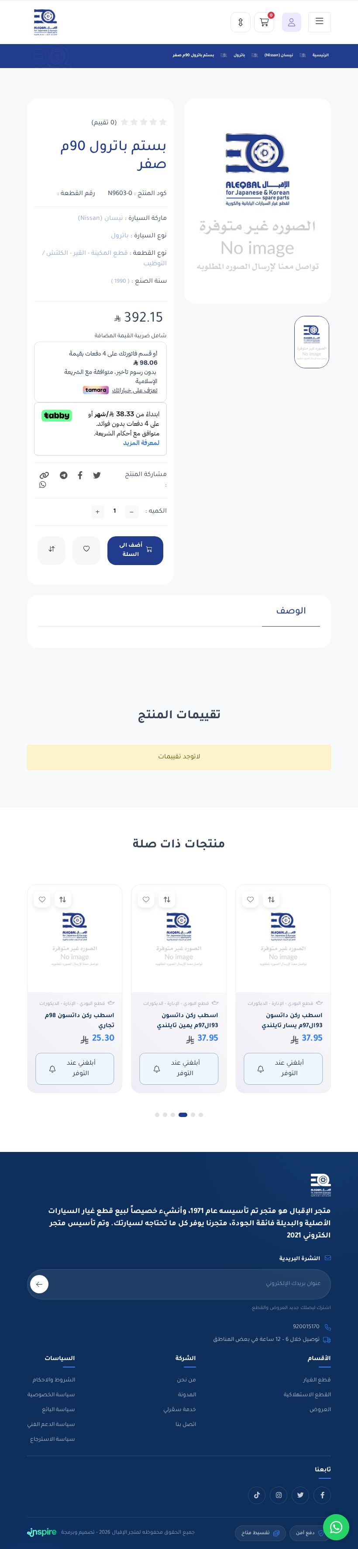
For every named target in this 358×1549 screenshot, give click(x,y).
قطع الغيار (317, 1381)
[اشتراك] (39, 1284)
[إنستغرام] (278, 1495)
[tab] (291, 616)
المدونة (187, 1395)
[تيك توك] (256, 1495)
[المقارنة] (241, 22)
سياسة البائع (58, 1410)
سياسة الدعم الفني (51, 1425)
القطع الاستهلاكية (307, 1395)
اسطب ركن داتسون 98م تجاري (79, 1021)
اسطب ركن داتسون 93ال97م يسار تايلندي (292, 1021)
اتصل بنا (186, 1425)
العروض (320, 1410)
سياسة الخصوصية (51, 1395)
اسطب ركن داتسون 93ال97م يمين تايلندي (187, 1021)
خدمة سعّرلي (179, 1410)
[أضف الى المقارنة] (271, 899)
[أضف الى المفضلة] (250, 899)
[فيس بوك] (322, 1495)
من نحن (186, 1381)
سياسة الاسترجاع (52, 1440)
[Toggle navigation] (319, 22)
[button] (289, 22)
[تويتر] (300, 1495)
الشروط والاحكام (54, 1381)
